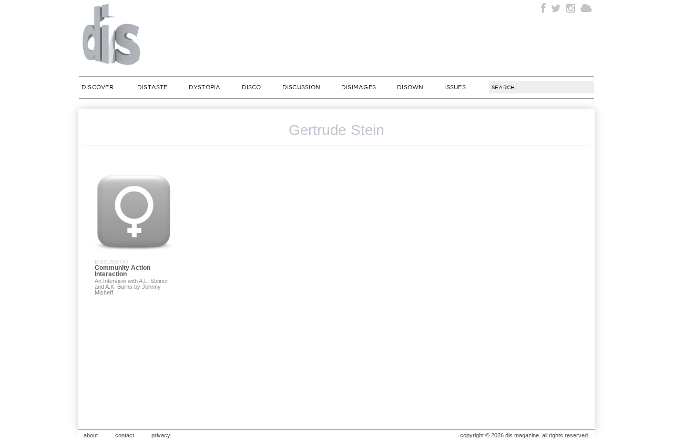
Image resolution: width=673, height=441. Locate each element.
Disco (251, 87)
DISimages (358, 87)
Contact (124, 435)
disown (410, 87)
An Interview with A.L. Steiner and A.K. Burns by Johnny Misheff (131, 287)
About (91, 435)
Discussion (301, 87)
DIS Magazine (112, 34)
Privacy (160, 435)
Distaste (152, 87)
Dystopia (205, 87)
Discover (97, 87)
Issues (454, 87)
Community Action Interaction (122, 271)
